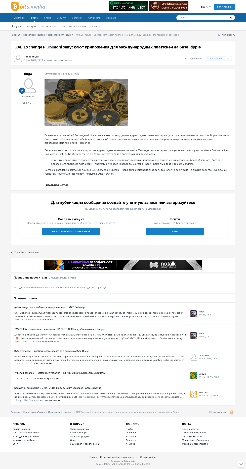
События (61, 17)
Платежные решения (47, 341)
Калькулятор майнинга (25, 440)
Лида (35, 56)
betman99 (204, 355)
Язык (93, 457)
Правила (111, 17)
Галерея (31, 26)
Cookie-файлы (148, 457)
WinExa (203, 373)
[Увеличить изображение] (86, 102)
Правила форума (79, 429)
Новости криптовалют (59, 60)
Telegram (131, 440)
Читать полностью (56, 184)
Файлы (73, 440)
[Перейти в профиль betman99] (193, 357)
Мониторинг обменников (26, 432)
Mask (201, 311)
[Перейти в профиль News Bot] (193, 394)
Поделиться (194, 58)
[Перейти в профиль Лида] (18, 58)
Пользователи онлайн (74, 26)
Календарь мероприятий (26, 436)
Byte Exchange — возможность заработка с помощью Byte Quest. (51, 351)
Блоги (47, 17)
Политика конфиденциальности (118, 457)
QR (148, 464)
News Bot (204, 392)
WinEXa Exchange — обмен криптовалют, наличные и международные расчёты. (60, 373)
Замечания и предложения (84, 443)
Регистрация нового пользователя (71, 231)
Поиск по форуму (79, 436)
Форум (34, 17)
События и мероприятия (195, 443)
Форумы (16, 26)
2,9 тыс (29, 103)
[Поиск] (231, 17)
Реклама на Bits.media (194, 432)
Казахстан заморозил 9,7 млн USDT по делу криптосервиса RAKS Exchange (57, 388)
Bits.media (19, 17)
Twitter (129, 429)
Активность (94, 17)
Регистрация (224, 6)
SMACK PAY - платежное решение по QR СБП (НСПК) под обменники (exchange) (59, 329)
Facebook (131, 432)
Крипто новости (21, 429)
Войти (205, 7)
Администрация (78, 432)
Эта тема (218, 17)
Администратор (190, 429)
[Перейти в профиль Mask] (193, 313)
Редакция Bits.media (192, 436)
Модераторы (49, 26)
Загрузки (77, 17)
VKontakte (131, 436)
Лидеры (96, 26)
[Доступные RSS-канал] (231, 412)
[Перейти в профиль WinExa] (193, 375)
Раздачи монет (45, 319)
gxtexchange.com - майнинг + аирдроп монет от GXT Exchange (49, 307)
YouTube (130, 443)
